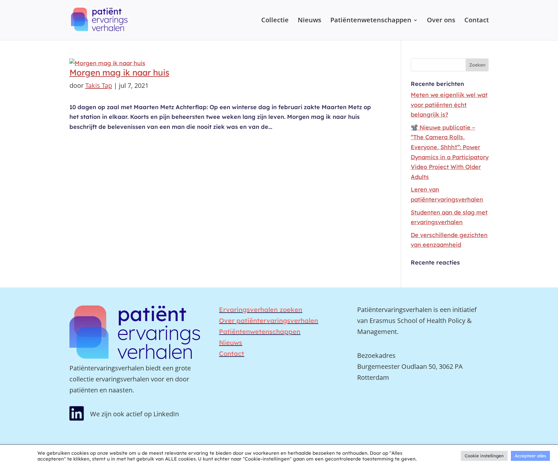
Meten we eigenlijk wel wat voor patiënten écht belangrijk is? (449, 104)
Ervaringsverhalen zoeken (260, 310)
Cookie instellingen (484, 455)
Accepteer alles (530, 455)
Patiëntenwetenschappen (370, 21)
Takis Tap (98, 85)
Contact (476, 21)
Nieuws (309, 21)
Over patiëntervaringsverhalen (268, 321)
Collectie (275, 21)
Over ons (441, 21)
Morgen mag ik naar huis (119, 72)
